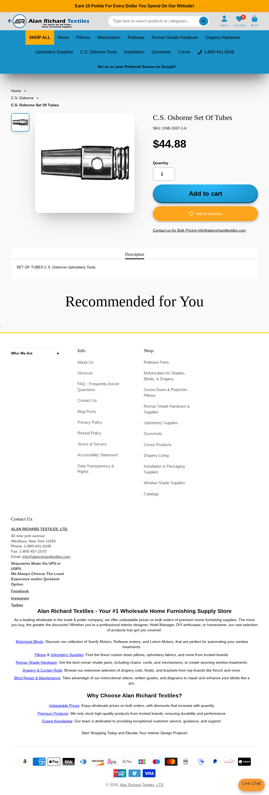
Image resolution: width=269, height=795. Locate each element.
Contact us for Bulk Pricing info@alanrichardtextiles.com (199, 230)
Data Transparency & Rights (95, 469)
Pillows (83, 37)
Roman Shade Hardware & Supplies (167, 409)
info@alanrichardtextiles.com (46, 556)
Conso (184, 52)
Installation (134, 52)
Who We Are (22, 353)
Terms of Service (92, 444)
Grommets (161, 52)
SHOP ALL (39, 37)
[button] (205, 213)
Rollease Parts (156, 362)
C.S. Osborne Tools (98, 52)
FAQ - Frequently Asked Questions (98, 387)
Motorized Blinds (29, 641)
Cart (254, 21)
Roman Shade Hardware (175, 37)
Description (134, 254)
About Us (85, 362)
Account (224, 21)
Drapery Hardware (223, 37)
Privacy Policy (89, 422)
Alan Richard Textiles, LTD (141, 785)
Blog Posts (86, 411)
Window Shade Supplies (164, 483)
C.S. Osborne (22, 98)
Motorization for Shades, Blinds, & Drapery (164, 376)
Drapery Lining (156, 455)
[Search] (203, 21)
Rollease (136, 37)
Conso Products (158, 444)
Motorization (108, 37)
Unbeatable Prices (64, 705)
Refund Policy (89, 433)
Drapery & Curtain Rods (42, 670)
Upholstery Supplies (54, 52)
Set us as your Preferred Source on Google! (137, 66)
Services (85, 373)
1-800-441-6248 (219, 52)
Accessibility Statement (97, 455)
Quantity (160, 163)
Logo (50, 21)
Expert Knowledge (57, 721)
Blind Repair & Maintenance (37, 678)
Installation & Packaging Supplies (164, 469)
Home (63, 37)
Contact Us (87, 400)
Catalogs (151, 494)
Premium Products (53, 713)
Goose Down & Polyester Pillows (165, 392)
